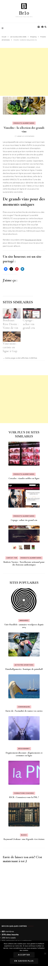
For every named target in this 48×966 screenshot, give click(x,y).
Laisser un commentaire (25, 136)
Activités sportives (24, 665)
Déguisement (24, 748)
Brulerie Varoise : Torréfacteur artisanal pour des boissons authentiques (24, 563)
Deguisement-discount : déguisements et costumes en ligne (24, 754)
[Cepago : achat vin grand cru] (32, 313)
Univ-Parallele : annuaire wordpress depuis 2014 (24, 626)
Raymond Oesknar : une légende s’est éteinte (24, 839)
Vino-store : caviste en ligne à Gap (10, 347)
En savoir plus (24, 961)
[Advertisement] (24, 72)
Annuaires (24, 620)
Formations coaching (24, 793)
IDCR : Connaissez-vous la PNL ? (24, 797)
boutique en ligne (33, 240)
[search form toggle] (45, 27)
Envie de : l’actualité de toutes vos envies (24, 711)
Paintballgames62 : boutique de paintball (24, 669)
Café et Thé (12, 558)
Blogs (24, 835)
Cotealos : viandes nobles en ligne (24, 478)
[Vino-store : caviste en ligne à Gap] (12, 337)
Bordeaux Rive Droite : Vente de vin (10, 324)
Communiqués (24, 707)
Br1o (24, 13)
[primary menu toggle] (3, 28)
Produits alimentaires (24, 123)
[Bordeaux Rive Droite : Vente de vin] (12, 313)
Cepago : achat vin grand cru (29, 324)
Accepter (24, 955)
